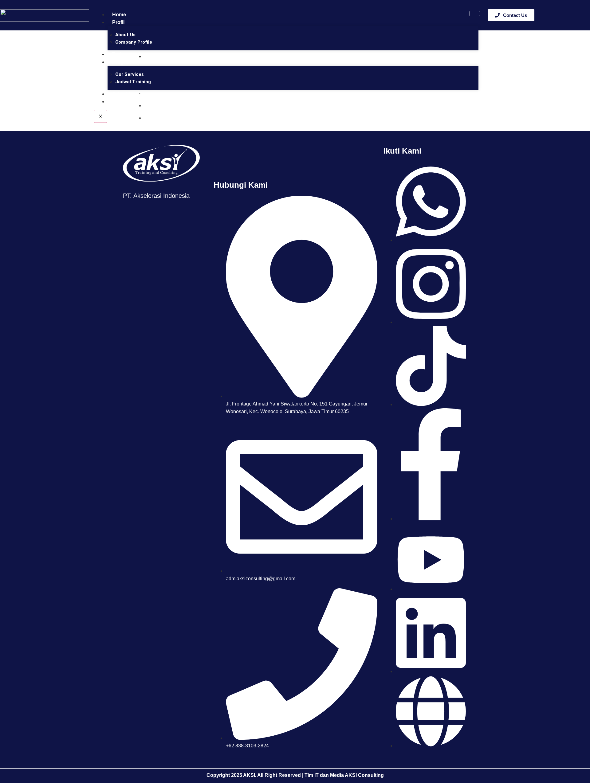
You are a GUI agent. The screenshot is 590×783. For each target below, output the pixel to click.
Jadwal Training (133, 81)
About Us (125, 34)
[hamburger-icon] (475, 13)
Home (119, 14)
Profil (118, 22)
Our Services (129, 74)
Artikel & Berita (129, 93)
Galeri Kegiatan (130, 101)
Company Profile (133, 42)
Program (122, 62)
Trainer (120, 54)
